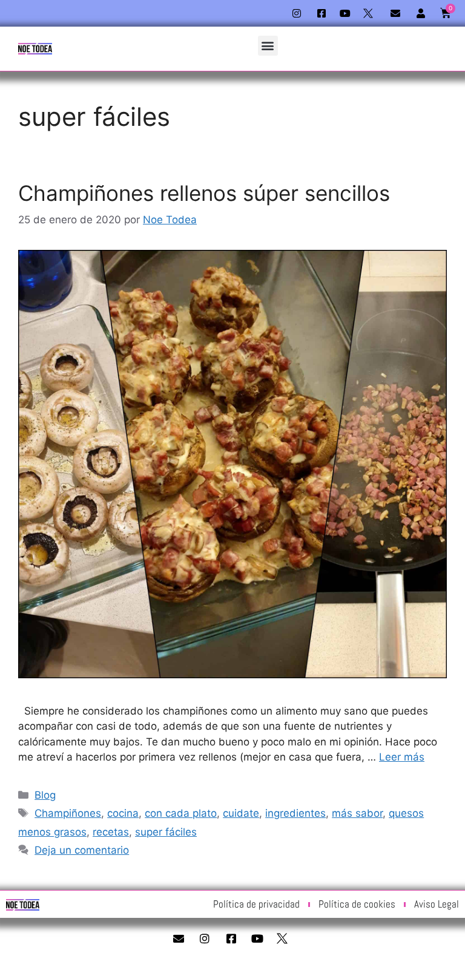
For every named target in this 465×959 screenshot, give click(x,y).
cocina (123, 813)
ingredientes (295, 813)
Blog (45, 795)
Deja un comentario (82, 850)
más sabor (357, 813)
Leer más (401, 757)
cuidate (241, 813)
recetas (111, 832)
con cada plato (181, 813)
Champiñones (68, 813)
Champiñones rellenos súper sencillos (204, 193)
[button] (268, 46)
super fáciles (166, 832)
